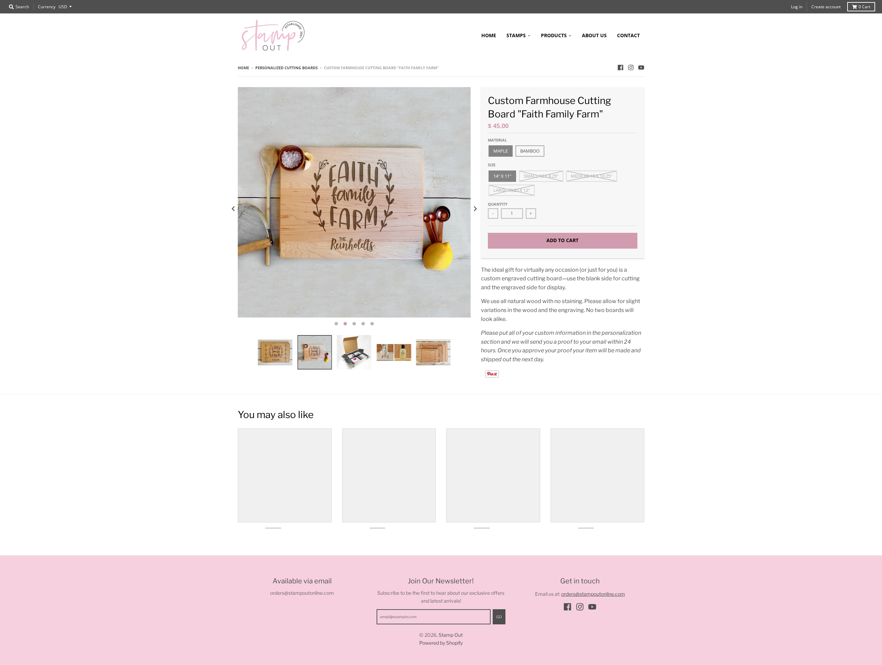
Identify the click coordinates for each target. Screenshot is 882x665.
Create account (826, 7)
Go (499, 616)
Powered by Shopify (441, 643)
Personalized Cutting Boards (286, 67)
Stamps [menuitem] (516, 35)
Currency (46, 7)
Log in (796, 7)
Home (243, 67)
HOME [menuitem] (488, 35)
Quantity (497, 204)
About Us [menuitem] (594, 35)
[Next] (475, 208)
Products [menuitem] (554, 35)
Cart (864, 7)
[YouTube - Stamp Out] (641, 67)
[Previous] (233, 208)
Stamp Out (451, 635)
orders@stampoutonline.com (593, 594)
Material (497, 140)
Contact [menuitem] (628, 35)
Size (491, 164)
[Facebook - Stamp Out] (620, 67)
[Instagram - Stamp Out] (631, 67)
